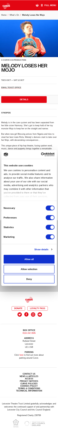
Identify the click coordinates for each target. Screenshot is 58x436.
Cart (37, 5)
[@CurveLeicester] (19, 314)
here (21, 355)
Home (3, 15)
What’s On (14, 15)
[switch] (50, 217)
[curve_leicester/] (33, 314)
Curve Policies (29, 383)
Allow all (29, 259)
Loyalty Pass (37, 308)
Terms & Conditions (29, 388)
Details (24, 99)
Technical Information (29, 391)
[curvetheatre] (40, 314)
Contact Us (29, 374)
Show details (41, 249)
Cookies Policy (29, 386)
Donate (18, 308)
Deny (29, 279)
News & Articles (29, 376)
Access (29, 379)
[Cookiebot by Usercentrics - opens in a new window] (41, 155)
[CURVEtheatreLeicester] (26, 314)
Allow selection (29, 269)
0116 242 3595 (29, 333)
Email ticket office (11, 87)
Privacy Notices (29, 381)
